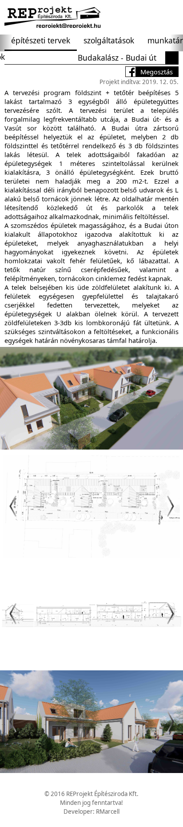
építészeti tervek (40, 40)
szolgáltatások (109, 40)
